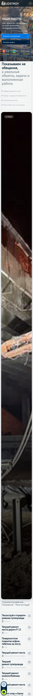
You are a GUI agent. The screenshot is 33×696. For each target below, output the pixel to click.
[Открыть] (30, 3)
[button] (16, 355)
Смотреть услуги (9, 42)
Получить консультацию (11, 36)
